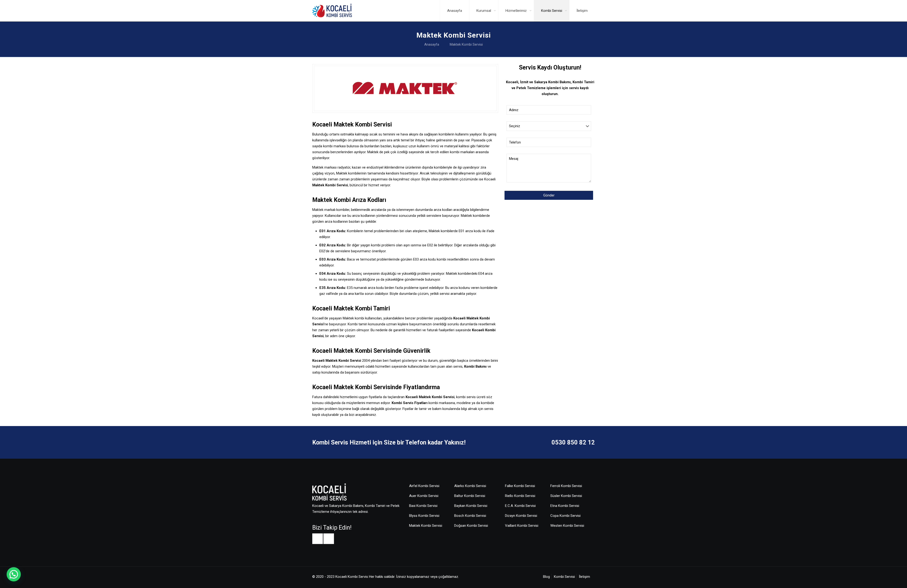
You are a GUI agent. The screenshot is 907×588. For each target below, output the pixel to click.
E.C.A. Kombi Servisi (520, 506)
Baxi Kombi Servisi (423, 506)
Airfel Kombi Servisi (424, 486)
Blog (546, 577)
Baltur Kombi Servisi (469, 496)
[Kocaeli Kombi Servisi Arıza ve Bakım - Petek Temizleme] (332, 10)
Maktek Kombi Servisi (466, 44)
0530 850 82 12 (573, 442)
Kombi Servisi (564, 577)
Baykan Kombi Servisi (470, 506)
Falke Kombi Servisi (520, 486)
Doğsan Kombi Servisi (471, 525)
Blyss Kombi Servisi (424, 516)
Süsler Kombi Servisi (566, 496)
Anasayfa (431, 44)
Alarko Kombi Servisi (470, 486)
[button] (14, 574)
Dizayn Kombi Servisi (521, 516)
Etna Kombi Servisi (564, 506)
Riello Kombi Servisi (520, 496)
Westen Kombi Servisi (567, 525)
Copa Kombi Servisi (565, 516)
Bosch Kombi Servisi (470, 516)
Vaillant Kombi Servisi (521, 525)
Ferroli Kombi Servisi (566, 486)
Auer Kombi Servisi (423, 496)
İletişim (584, 577)
